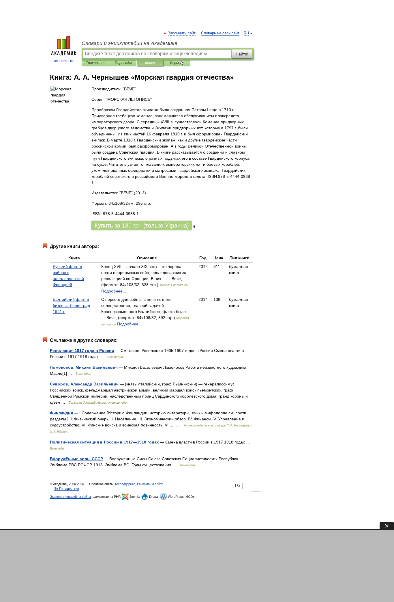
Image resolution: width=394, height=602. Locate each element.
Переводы (123, 63)
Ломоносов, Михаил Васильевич (84, 367)
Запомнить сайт (182, 33)
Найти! (242, 54)
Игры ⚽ (177, 63)
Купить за (142, 225)
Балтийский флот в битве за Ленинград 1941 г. (71, 305)
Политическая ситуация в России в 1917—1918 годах (104, 442)
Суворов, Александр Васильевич (84, 384)
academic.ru (63, 61)
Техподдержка (125, 484)
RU (246, 33)
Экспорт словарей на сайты (70, 496)
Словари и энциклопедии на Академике (129, 43)
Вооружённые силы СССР (76, 458)
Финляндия (61, 413)
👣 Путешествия (66, 488)
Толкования (95, 63)
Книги (150, 63)
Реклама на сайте (150, 484)
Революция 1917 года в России (82, 350)
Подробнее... (113, 291)
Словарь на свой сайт (220, 33)
